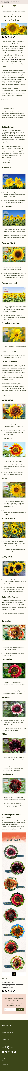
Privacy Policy (4, 1058)
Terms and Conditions (6, 1055)
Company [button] (4, 1039)
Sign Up (20, 1009)
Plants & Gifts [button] (6, 1036)
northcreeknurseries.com (8, 984)
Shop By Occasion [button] (7, 1029)
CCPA (3, 1060)
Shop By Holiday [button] (6, 1032)
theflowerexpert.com (7, 987)
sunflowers (8, 826)
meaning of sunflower (12, 59)
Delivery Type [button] (6, 1025)
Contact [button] (4, 1043)
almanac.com (19, 984)
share (4, 11)
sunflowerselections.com (8, 982)
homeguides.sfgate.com (8, 985)
